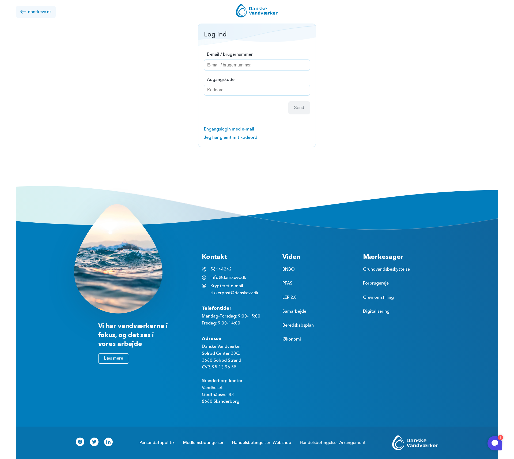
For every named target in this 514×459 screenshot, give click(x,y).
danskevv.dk (40, 12)
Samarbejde (294, 311)
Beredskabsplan (298, 325)
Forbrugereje (376, 283)
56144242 (221, 269)
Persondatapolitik (157, 443)
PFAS (287, 283)
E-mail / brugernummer (230, 54)
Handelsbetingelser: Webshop (261, 443)
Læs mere (113, 358)
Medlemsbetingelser (203, 443)
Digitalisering (376, 311)
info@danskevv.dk (228, 278)
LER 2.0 (289, 297)
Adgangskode (221, 80)
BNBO (288, 269)
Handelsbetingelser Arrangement (333, 443)
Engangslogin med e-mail (229, 129)
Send (299, 107)
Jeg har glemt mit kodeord (230, 137)
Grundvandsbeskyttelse (386, 269)
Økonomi (291, 339)
